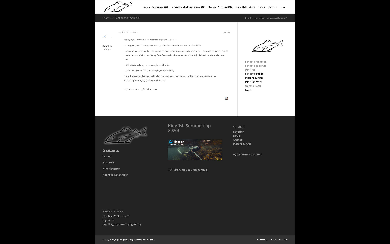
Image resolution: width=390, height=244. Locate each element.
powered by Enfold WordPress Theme (138, 239)
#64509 (227, 32)
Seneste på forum (255, 65)
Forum (237, 135)
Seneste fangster (255, 61)
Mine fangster (111, 168)
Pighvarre (108, 220)
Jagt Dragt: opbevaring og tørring (122, 224)
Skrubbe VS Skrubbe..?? (116, 216)
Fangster (238, 131)
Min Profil (250, 70)
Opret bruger (253, 86)
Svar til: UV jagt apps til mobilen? (121, 17)
